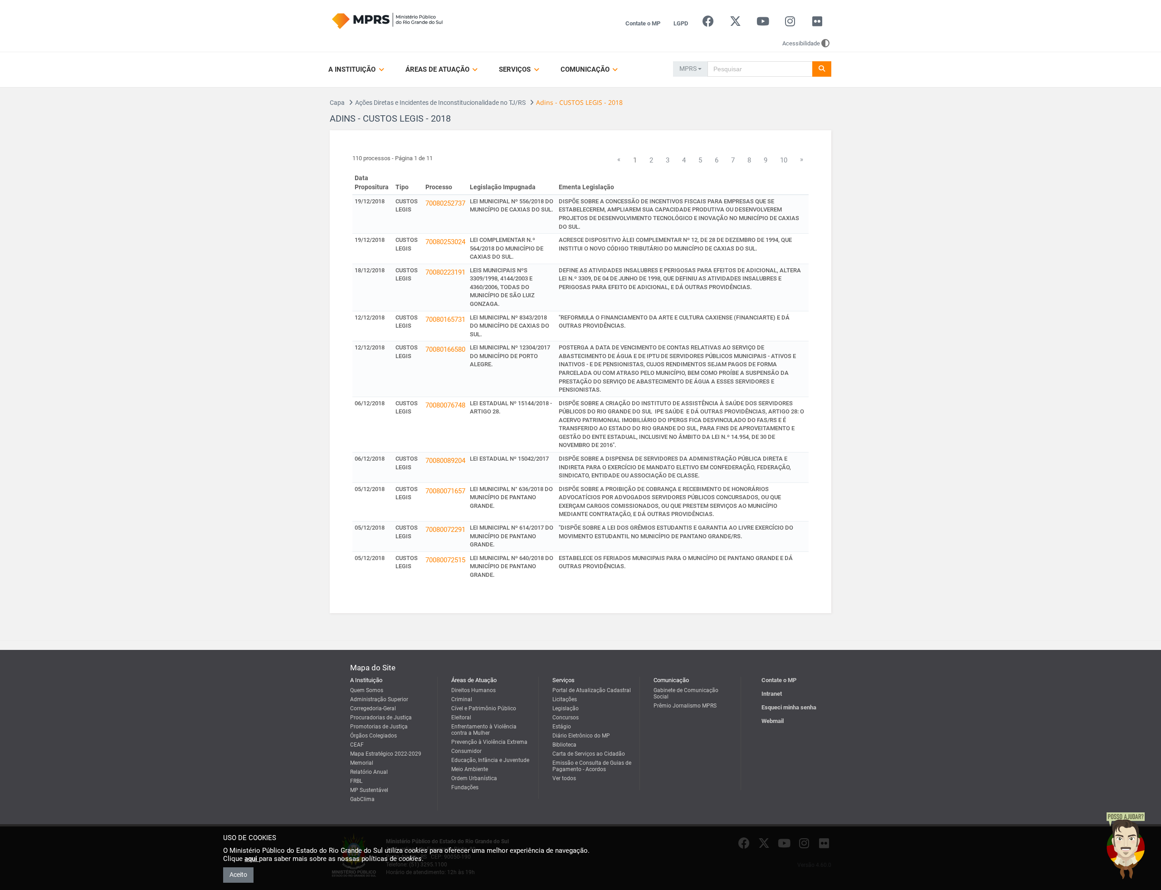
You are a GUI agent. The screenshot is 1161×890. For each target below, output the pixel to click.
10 (783, 160)
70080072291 (445, 530)
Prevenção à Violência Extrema (489, 742)
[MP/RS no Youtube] (763, 23)
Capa (337, 102)
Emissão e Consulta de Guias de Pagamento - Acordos (591, 766)
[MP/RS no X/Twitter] (735, 23)
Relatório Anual (369, 772)
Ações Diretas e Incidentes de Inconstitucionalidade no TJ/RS (440, 102)
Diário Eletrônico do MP (581, 736)
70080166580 (445, 349)
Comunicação (586, 69)
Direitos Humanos (473, 690)
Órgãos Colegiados (373, 736)
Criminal (461, 699)
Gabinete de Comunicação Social (686, 693)
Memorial (361, 763)
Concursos (565, 717)
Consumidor (466, 751)
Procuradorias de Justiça (381, 717)
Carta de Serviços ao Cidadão (588, 754)
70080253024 (445, 242)
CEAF (357, 745)
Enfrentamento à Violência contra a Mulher (484, 729)
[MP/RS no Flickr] (817, 23)
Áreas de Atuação (438, 69)
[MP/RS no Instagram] (790, 23)
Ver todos (564, 778)
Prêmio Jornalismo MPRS (685, 706)
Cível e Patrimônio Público (483, 708)
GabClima (362, 799)
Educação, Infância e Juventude (490, 760)
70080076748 (445, 405)
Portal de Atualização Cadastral (591, 690)
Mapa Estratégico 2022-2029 (385, 754)
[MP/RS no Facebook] (708, 23)
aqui (251, 859)
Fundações (464, 787)
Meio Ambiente (469, 769)
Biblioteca (564, 745)
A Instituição (352, 69)
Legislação (565, 708)
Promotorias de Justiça (379, 726)
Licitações (564, 699)
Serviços (515, 69)
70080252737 (445, 203)
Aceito (238, 874)
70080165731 (445, 319)
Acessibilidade (801, 43)
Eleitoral (461, 717)
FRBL (356, 781)
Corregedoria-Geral (373, 708)
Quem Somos (366, 690)
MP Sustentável (369, 790)
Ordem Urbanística (474, 778)
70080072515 (445, 560)
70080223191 (445, 272)
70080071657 (445, 491)
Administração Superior (379, 699)
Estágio (561, 726)
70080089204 (445, 461)
